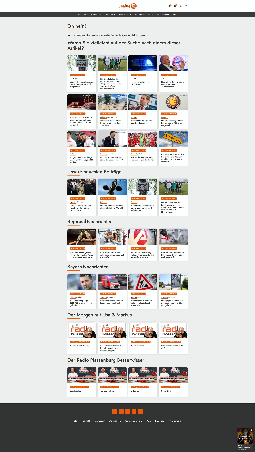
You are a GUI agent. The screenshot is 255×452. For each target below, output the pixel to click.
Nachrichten (108, 14)
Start (79, 14)
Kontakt (174, 14)
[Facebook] (73, 6)
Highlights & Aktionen (92, 14)
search (186, 6)
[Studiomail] (81, 6)
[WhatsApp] (69, 6)
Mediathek (138, 14)
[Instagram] (77, 6)
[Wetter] (181, 6)
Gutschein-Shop (163, 14)
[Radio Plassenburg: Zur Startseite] (128, 6)
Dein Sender (124, 14)
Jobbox (151, 14)
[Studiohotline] (85, 6)
